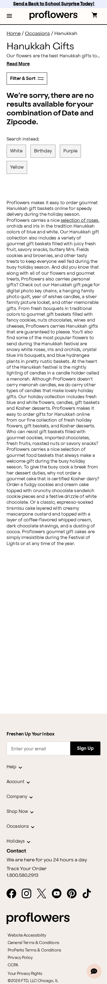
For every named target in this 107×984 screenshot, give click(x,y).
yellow (17, 167)
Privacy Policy (20, 957)
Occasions (37, 33)
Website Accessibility (27, 935)
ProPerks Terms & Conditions (34, 950)
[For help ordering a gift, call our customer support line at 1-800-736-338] (54, 15)
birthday (43, 151)
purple (70, 151)
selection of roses (79, 221)
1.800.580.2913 (22, 875)
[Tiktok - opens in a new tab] (89, 894)
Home (14, 33)
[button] (9, 16)
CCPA (13, 965)
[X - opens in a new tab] (44, 894)
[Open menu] (9, 16)
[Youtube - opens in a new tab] (59, 894)
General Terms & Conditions (33, 943)
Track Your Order (27, 869)
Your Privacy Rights (25, 973)
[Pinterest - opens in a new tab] (74, 894)
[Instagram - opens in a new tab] (29, 894)
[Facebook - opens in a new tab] (14, 894)
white (16, 151)
